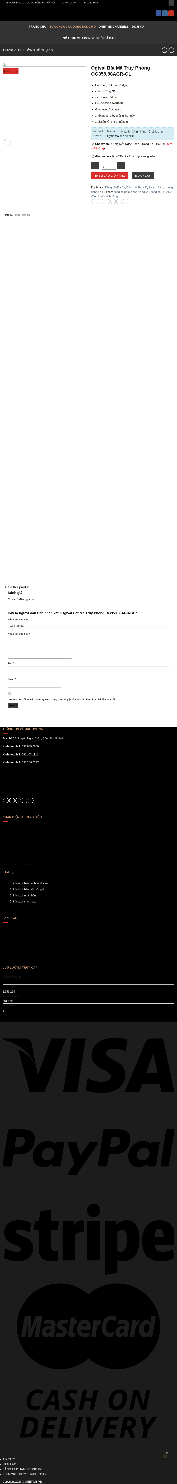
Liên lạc (9, 1464)
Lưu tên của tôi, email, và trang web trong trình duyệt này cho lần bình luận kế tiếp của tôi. (61, 699)
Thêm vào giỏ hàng (110, 175)
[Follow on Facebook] (158, 13)
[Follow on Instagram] (165, 13)
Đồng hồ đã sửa (115, 187)
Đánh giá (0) (22, 215)
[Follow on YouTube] (171, 13)
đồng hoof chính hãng (104, 196)
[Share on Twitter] (100, 201)
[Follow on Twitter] (18, 800)
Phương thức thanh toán (25, 1474)
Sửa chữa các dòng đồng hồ (72, 26)
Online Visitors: (12, 976)
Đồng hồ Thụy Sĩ (40, 50)
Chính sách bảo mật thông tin (27, 889)
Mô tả (9, 215)
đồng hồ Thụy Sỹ (161, 192)
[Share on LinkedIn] (125, 201)
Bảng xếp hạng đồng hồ (23, 1469)
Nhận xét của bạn (19, 633)
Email (12, 679)
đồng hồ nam (122, 192)
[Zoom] (7, 142)
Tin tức (9, 1459)
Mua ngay (143, 175)
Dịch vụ (138, 26)
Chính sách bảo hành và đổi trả (29, 883)
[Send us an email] (24, 800)
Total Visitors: (11, 996)
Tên (11, 663)
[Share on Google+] (119, 201)
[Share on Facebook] (94, 201)
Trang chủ (37, 26)
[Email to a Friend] (107, 201)
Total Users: (10, 1005)
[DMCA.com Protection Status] (28, 781)
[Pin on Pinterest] (113, 201)
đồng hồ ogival (140, 192)
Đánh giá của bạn (18, 619)
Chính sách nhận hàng (23, 895)
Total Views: (10, 986)
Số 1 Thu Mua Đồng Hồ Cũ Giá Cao (89, 38)
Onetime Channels (114, 26)
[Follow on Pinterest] (31, 800)
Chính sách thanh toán (23, 901)
